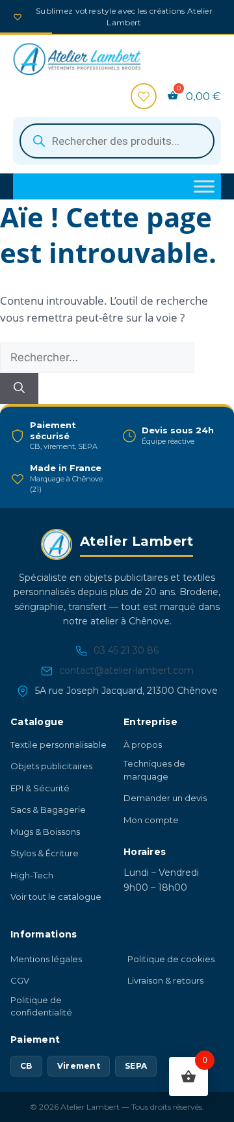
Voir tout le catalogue (55, 896)
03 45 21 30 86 (126, 650)
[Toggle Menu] (204, 186)
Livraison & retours (165, 980)
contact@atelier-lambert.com (126, 670)
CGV (19, 980)
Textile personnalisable (58, 744)
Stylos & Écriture (44, 853)
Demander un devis (165, 798)
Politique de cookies (170, 959)
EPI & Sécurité (40, 788)
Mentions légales (46, 959)
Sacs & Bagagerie (48, 809)
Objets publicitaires (51, 766)
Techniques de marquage (154, 770)
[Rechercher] (19, 388)
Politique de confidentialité (41, 1006)
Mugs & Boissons (45, 831)
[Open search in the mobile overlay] (117, 141)
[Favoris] (144, 96)
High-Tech (31, 875)
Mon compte (151, 820)
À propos (143, 744)
